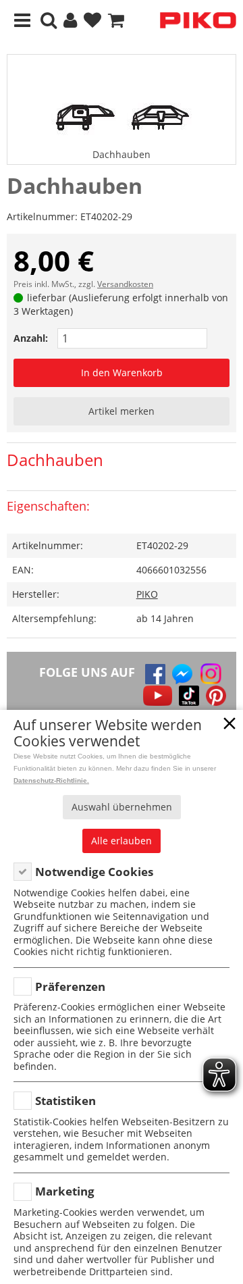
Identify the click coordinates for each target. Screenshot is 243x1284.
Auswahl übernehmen (122, 806)
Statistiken (65, 1100)
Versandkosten (125, 284)
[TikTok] (189, 696)
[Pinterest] (216, 696)
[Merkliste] (92, 20)
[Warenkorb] (116, 20)
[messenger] (182, 674)
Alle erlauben (121, 840)
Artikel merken (121, 411)
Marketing (64, 1191)
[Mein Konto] (70, 20)
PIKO (147, 594)
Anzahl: (31, 338)
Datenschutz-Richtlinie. (51, 780)
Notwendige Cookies (94, 871)
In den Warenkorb (122, 372)
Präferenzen (70, 986)
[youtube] (157, 696)
